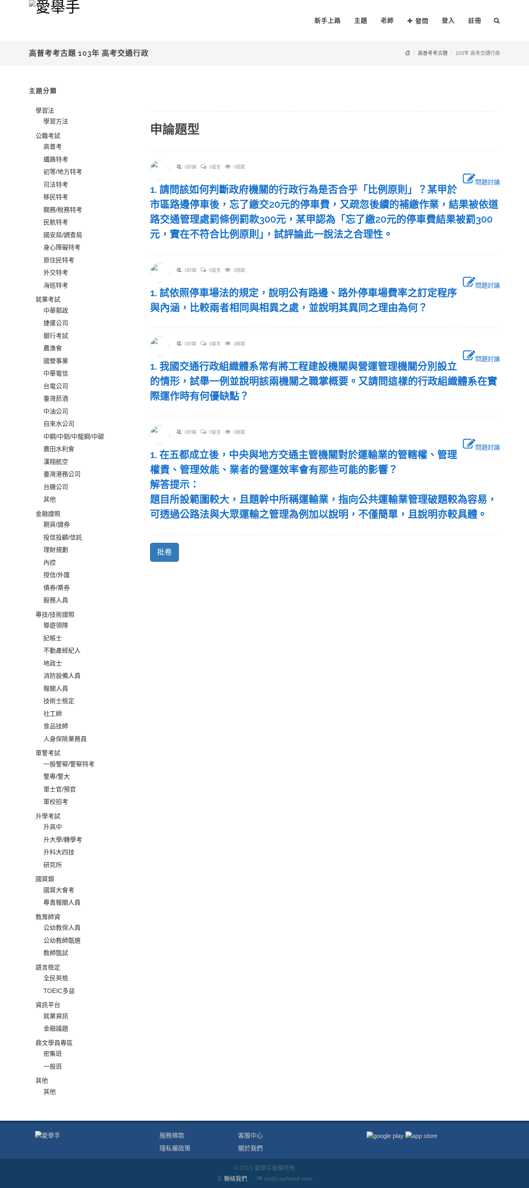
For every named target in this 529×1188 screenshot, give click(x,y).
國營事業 (55, 360)
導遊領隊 (55, 625)
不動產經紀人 (62, 650)
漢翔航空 (55, 461)
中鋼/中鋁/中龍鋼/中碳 (73, 436)
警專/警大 (56, 776)
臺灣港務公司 (62, 474)
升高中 (52, 826)
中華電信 (55, 373)
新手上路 (328, 20)
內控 (49, 562)
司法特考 (55, 184)
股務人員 (55, 600)
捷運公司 (55, 322)
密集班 (52, 1053)
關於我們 (250, 1148)
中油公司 (55, 411)
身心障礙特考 (62, 247)
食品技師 (55, 725)
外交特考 (55, 272)
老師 (387, 20)
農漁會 (52, 348)
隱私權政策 (175, 1148)
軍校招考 (55, 801)
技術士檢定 (58, 700)
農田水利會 (58, 448)
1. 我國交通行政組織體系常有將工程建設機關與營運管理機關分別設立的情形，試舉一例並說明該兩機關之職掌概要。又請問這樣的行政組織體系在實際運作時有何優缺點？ (323, 381)
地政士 (52, 663)
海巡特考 (55, 285)
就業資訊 (55, 1015)
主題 (360, 20)
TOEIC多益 (59, 990)
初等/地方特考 (62, 171)
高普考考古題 (433, 53)
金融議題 (55, 1028)
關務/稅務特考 (62, 209)
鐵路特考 (55, 159)
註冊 (474, 20)
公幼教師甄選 (62, 940)
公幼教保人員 (62, 927)
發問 (422, 20)
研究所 (52, 864)
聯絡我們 (235, 1178)
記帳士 (52, 638)
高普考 (52, 146)
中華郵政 (55, 310)
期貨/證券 (56, 524)
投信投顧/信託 (62, 537)
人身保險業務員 (65, 738)
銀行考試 (55, 335)
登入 (448, 20)
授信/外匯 (56, 574)
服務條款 (172, 1135)
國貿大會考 (58, 889)
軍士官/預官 (59, 789)
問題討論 (487, 181)
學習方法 (55, 121)
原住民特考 (58, 260)
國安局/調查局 (62, 234)
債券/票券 (56, 587)
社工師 (52, 713)
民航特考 (55, 222)
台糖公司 (55, 486)
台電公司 (55, 386)
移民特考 (55, 196)
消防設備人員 (62, 675)
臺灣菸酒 (55, 398)
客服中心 (250, 1135)
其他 (49, 499)
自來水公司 (58, 423)
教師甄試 (55, 952)
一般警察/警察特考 (69, 763)
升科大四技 (58, 851)
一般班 (52, 1066)
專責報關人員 (62, 902)
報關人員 (55, 688)
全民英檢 (55, 977)
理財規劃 (55, 549)
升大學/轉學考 (62, 839)
